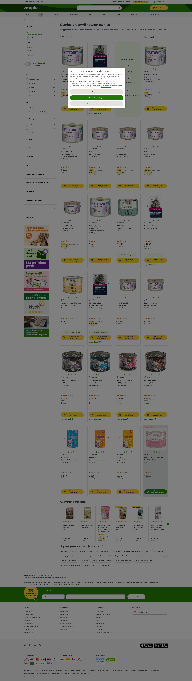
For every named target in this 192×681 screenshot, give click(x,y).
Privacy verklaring (106, 87)
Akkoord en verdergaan (96, 98)
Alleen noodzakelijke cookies (96, 104)
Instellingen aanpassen (96, 92)
